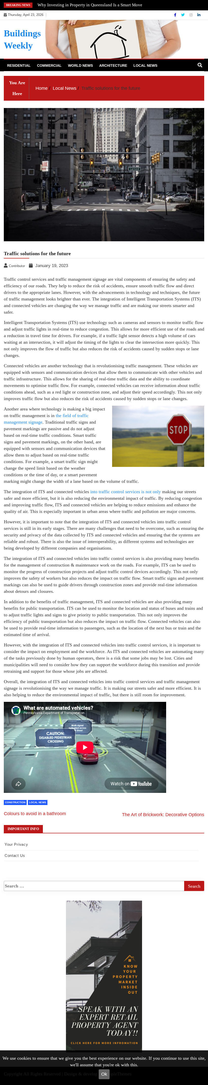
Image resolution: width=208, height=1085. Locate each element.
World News (80, 65)
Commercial (49, 65)
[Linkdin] (198, 15)
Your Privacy (16, 844)
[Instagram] (191, 15)
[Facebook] (175, 15)
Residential (19, 65)
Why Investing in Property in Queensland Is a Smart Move (90, 5)
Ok (104, 1074)
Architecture (113, 65)
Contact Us (15, 855)
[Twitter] (183, 15)
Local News (145, 65)
